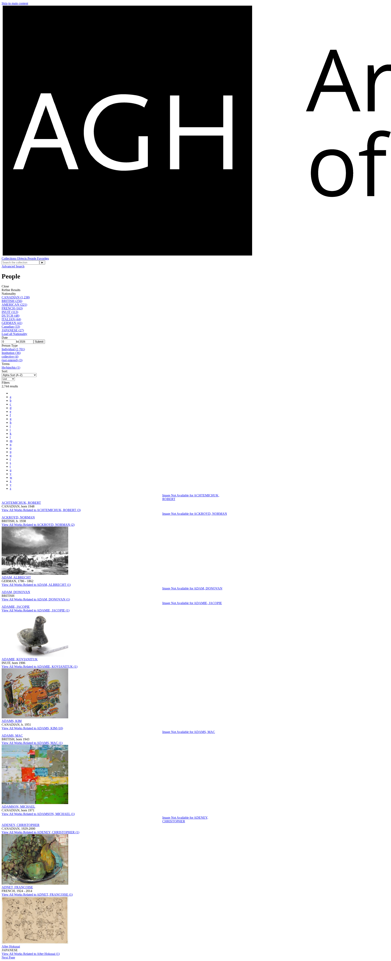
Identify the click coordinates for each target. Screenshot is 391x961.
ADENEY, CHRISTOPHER (21, 825)
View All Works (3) (41, 510)
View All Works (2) (38, 524)
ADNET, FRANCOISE (17, 887)
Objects (22, 258)
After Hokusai (11, 946)
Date (5, 337)
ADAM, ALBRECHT (16, 577)
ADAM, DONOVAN (16, 592)
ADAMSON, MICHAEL (18, 806)
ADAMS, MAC (12, 735)
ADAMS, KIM (12, 721)
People (32, 258)
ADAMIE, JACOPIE (16, 606)
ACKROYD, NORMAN (18, 517)
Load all (14, 334)
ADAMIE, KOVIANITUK (20, 659)
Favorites (43, 258)
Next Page (8, 957)
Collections (9, 258)
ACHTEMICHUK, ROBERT (21, 502)
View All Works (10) (32, 728)
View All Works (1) (36, 584)
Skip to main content (15, 3)
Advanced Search (13, 266)
